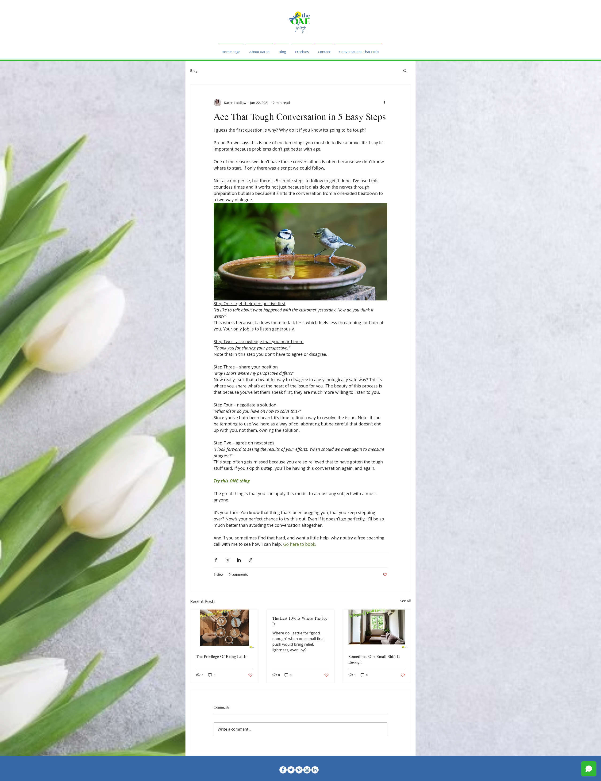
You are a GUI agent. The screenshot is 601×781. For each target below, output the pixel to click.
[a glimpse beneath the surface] (224, 629)
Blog (193, 70)
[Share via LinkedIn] (239, 560)
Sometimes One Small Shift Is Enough (374, 659)
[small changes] (377, 629)
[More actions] (384, 102)
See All (405, 601)
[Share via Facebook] (216, 560)
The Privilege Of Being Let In (221, 656)
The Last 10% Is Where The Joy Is (299, 620)
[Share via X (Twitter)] (227, 560)
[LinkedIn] (315, 769)
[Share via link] (250, 560)
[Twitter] (291, 769)
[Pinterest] (299, 769)
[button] (405, 70)
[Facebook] (283, 769)
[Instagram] (307, 769)
